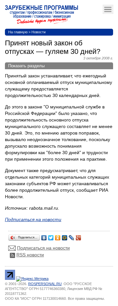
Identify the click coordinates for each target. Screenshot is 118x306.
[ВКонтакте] (44, 236)
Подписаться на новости (43, 247)
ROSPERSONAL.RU (45, 284)
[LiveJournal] (71, 236)
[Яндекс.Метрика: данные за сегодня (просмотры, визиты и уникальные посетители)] (32, 279)
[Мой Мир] (64, 236)
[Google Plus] (78, 236)
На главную (18, 32)
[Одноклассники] (57, 236)
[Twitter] (51, 236)
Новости (38, 32)
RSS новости (30, 254)
